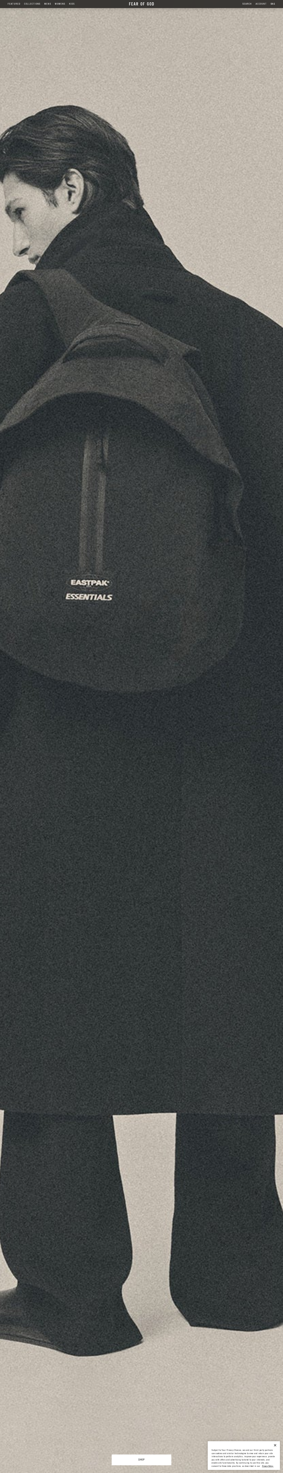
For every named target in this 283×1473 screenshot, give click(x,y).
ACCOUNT (261, 4)
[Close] (275, 1445)
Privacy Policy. (268, 1466)
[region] (244, 1455)
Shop (141, 1460)
